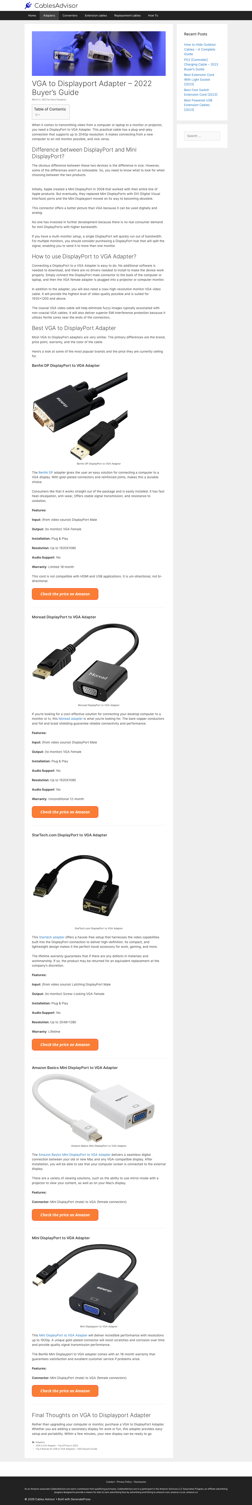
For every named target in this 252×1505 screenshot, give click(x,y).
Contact (110, 1481)
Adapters (49, 15)
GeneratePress (81, 1499)
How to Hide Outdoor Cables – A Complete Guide (200, 49)
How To (153, 15)
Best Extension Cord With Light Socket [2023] (199, 79)
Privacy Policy (124, 1481)
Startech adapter (51, 937)
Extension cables (96, 15)
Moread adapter (71, 718)
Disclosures (140, 1481)
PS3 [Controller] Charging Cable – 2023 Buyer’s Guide (201, 64)
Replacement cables (127, 15)
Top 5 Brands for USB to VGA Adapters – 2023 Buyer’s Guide (66, 1448)
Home (32, 15)
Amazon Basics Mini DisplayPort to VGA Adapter (75, 1155)
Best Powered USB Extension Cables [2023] (198, 105)
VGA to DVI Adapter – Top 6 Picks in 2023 (57, 1445)
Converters (70, 15)
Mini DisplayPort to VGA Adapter (63, 1335)
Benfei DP (46, 472)
